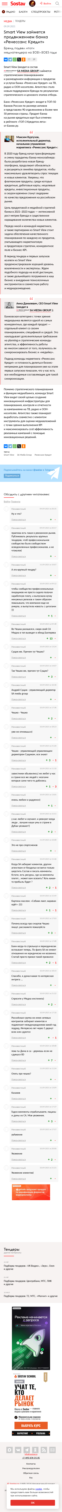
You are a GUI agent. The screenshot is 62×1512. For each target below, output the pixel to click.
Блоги (23, 11)
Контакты (31, 1464)
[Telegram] (10, 59)
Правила (15, 502)
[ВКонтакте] (6, 59)
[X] (19, 59)
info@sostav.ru (31, 1454)
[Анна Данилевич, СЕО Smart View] (9, 306)
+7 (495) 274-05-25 (31, 1458)
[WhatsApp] (15, 59)
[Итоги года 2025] (34, 3)
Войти (7, 502)
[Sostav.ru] (19, 3)
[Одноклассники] (23, 59)
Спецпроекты (40, 11)
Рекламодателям (31, 1468)
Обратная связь (31, 1473)
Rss (31, 1478)
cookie (38, 1489)
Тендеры (11, 1249)
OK (33, 1502)
